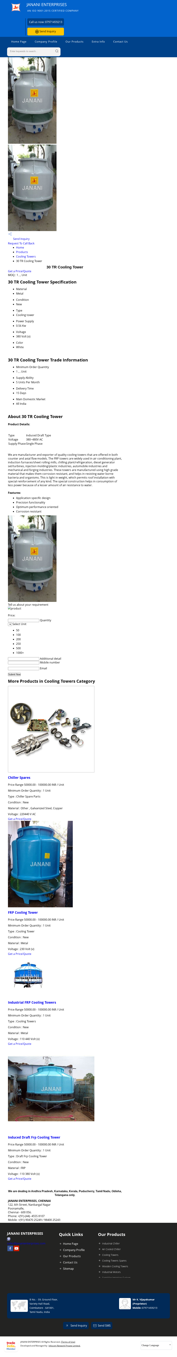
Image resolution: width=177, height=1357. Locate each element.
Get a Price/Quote (19, 271)
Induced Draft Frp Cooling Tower (34, 1137)
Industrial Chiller (111, 1243)
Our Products (74, 41)
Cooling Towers (26, 256)
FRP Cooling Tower (23, 912)
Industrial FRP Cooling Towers (32, 1002)
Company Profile (46, 41)
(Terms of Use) (68, 1341)
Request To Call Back (21, 243)
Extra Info (98, 41)
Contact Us (120, 41)
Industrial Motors (111, 1272)
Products (22, 252)
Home (20, 247)
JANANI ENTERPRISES (53, 7)
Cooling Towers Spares (114, 1260)
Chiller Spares (19, 777)
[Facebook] (10, 1250)
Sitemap (68, 1269)
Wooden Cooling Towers (115, 1266)
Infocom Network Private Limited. (64, 1345)
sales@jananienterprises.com (26, 1243)
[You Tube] (16, 1250)
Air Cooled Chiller (111, 1249)
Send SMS (104, 1325)
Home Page (18, 41)
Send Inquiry (47, 31)
